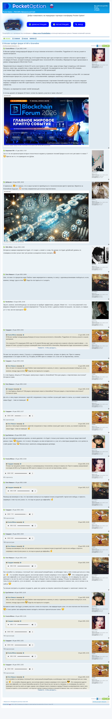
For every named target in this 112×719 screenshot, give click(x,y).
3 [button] (101, 46)
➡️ (33, 38)
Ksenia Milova (12, 335)
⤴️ (16, 38)
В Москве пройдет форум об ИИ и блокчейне (20, 43)
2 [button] (99, 46)
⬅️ (25, 38)
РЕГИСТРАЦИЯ (62, 24)
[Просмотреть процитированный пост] (23, 335)
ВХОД (80, 24)
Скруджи (10, 389)
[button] (104, 46)
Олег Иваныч (12, 366)
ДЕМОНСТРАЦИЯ (38, 24)
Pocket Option (6, 704)
